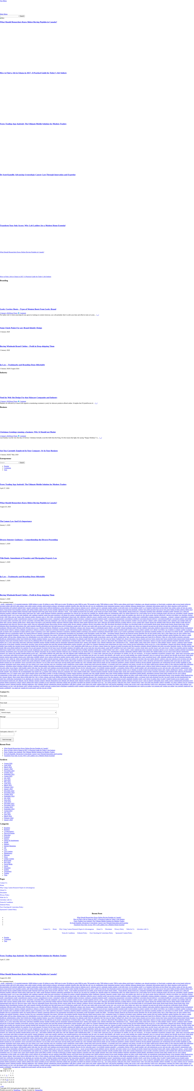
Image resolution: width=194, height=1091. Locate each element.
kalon (185, 642)
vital (35, 684)
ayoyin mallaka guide (135, 608)
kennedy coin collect (83, 644)
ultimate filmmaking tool (53, 680)
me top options (51, 651)
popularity (18, 662)
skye (72, 671)
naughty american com (59, 655)
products (132, 662)
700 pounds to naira (93, 604)
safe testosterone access (154, 668)
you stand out (16, 688)
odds (158, 657)
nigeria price (22, 657)
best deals (125, 610)
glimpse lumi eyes (22, 637)
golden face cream (49, 637)
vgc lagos (174, 682)
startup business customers (80, 673)
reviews (169, 666)
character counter (111, 615)
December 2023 (9, 803)
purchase (47, 664)
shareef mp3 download (150, 670)
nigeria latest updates (11, 657)
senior (120, 670)
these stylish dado (26, 677)
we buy (10, 686)
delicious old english (108, 622)
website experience (34, 686)
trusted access (175, 679)
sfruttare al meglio (137, 670)
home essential (168, 639)
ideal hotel (111, 640)
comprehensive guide (10, 619)
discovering (53, 624)
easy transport (143, 626)
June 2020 (7, 814)
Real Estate (7, 860)
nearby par (119, 655)
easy (112, 626)
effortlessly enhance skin (77, 628)
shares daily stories (164, 670)
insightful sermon (38, 642)
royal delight (100, 668)
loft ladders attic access (80, 648)
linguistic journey (176, 646)
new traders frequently (142, 655)
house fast (27, 640)
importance (146, 640)
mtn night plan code (59, 653)
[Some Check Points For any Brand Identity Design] (6, 324)
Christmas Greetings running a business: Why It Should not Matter (28, 432)
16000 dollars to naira (35, 604)
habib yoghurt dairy (120, 637)
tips (109, 677)
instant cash (87, 642)
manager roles (65, 650)
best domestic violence (136, 610)
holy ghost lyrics (126, 639)
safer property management (180, 668)
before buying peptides (50, 610)
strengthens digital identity (138, 673)
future (115, 635)
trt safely (163, 679)
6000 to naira (82, 604)
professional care (157, 662)
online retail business (36, 659)
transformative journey (105, 679)
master (122, 650)
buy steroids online (102, 613)
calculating (179, 613)
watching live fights (172, 684)
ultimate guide (73, 680)
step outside (96, 673)
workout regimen (89, 686)
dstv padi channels (30, 626)
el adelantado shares (101, 628)
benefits (76, 610)
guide (96, 637)
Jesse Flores (13, 313)
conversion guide (5, 620)
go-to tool (40, 637)
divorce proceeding (95, 624)
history (114, 639)
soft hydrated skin (171, 671)
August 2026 (8, 763)
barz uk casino (187, 608)
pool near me (178, 660)
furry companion (107, 635)
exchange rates (7, 631)
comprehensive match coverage (28, 619)
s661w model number (137, 668)
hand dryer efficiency (155, 637)
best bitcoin (102, 610)
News (6, 857)
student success (172, 673)
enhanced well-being (52, 630)
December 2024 (9, 791)
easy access (117, 626)
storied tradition (118, 673)
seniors (124, 670)
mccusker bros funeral (25, 651)
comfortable (144, 617)
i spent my (104, 640)
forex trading (183, 633)
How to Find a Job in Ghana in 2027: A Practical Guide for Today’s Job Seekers (25, 276)
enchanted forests (179, 628)
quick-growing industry (99, 664)
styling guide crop (14, 675)
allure (169, 606)
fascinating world (81, 633)
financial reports (133, 633)
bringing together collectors (8, 613)
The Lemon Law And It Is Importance (16, 521)
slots (75, 671)
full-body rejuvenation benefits (67, 635)
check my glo (140, 615)
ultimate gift (65, 680)
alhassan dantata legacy (138, 606)
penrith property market (18, 660)
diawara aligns (170, 622)
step (90, 673)
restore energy (141, 666)
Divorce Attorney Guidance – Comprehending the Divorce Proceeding (29, 540)
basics (2, 610)
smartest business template (99, 671)
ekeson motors (90, 628)
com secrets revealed (113, 617)
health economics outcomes (180, 637)
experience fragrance (56, 631)
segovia (106, 670)
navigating (84, 655)
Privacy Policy (4, 895)
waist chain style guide (89, 684)
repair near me (81, 666)
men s (108, 651)
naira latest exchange (17, 655)
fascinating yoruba (94, 633)
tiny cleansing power (101, 677)
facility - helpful (184, 631)
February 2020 (8, 818)
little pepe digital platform (12, 648)
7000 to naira (118, 604)
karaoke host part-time (50, 644)
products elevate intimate (143, 662)
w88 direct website (75, 684)
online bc (12, 659)
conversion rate (16, 620)
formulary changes (19, 635)
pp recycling (46, 662)
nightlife (36, 657)
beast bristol (8, 610)
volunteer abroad (42, 684)
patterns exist (176, 659)
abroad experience (150, 604)
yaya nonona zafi (156, 686)
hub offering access (50, 640)
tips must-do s (115, 677)
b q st (144, 608)
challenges (96, 615)
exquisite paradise (156, 631)
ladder (2, 646)
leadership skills (80, 646)
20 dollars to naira (48, 604)
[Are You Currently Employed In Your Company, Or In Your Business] (6, 447)
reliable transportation (40, 666)
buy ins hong (83, 613)
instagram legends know (75, 642)
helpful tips (27, 639)
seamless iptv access (53, 670)
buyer (149, 613)
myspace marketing (152, 653)
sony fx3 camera (12, 673)
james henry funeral (149, 642)
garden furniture (163, 635)
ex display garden (180, 630)
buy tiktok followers (129, 613)
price (84, 662)
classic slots (20, 617)
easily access (106, 626)
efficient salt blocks (45, 628)
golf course (59, 637)
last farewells (54, 646)
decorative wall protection (43, 622)
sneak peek (126, 671)
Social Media (8, 864)
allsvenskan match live (160, 606)
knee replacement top (112, 644)
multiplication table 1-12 (86, 653)
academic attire (171, 604)
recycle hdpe (146, 664)
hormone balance (18, 640)
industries (181, 640)
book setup (44, 611)
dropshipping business (16, 626)
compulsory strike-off (60, 619)
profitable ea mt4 (185, 662)
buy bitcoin (74, 613)
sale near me (4, 670)
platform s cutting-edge (117, 660)
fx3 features (121, 635)
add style (13, 606)
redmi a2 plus (168, 664)
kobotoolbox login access (145, 644)
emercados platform (154, 628)
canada (185, 613)
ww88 (121, 686)
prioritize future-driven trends (96, 662)
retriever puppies (161, 666)
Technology (8, 871)
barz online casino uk (175, 608)
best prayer (159, 610)
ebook (180, 626)
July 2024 (7, 798)
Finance (6, 839)
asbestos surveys (96, 608)
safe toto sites (166, 668)
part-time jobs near (144, 659)
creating (134, 620)
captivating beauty (6, 615)
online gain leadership (23, 659)
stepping (102, 673)
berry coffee (95, 610)
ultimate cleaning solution (37, 680)
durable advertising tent (43, 626)
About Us (3, 890)
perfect (53, 660)
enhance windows (39, 630)
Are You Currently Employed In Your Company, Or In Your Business (29, 451)
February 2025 (8, 787)
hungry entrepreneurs (64, 640)
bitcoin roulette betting (14, 611)
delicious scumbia (120, 622)
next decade (173, 655)
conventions (188, 619)
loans (54, 648)
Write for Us (4, 897)
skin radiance (53, 671)
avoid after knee (123, 608)
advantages (61, 606)
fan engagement (61, 633)
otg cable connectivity (83, 659)
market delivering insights (79, 650)
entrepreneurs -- (87, 630)
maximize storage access (160, 650)
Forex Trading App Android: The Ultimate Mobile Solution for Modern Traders (33, 484)
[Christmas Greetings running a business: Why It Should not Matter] (14, 428)
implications (139, 640)
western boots (55, 686)
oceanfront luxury (151, 657)
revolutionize (185, 666)
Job (5, 848)
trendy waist (142, 679)
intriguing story (111, 642)
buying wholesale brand (159, 613)
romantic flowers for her (77, 668)
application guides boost (39, 608)
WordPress (16, 1090)
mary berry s (116, 650)
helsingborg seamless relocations (65, 639)
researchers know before (110, 666)
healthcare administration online (10, 639)
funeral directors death (85, 635)
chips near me (12, 617)
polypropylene (158, 660)
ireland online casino (136, 642)
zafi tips (39, 688)
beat (13, 610)
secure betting (89, 670)
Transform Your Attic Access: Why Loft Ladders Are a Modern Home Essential (29, 756)
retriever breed (150, 666)
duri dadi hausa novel (58, 626)
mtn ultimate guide (72, 653)
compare (177, 617)
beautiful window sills (22, 610)
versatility (167, 682)
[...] (98, 315)
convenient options (178, 619)
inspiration (64, 642)
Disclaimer (3, 892)
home (134, 639)
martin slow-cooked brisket (103, 650)
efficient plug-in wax (32, 628)
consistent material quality (99, 619)
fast (101, 633)
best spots (167, 610)
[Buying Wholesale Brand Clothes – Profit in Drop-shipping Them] (6, 342)
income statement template (169, 640)
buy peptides (91, 613)
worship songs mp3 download (109, 686)
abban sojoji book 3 (128, 604)
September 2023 (9, 809)
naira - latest (175, 653)
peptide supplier (46, 660)
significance (174, 670)
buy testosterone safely (115, 613)
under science (169, 680)
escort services (102, 630)
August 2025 (8, 776)
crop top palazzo (142, 620)
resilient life (132, 666)
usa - (102, 682)
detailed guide (161, 622)
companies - (164, 617)
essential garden (113, 630)
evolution (171, 630)
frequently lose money (50, 635)
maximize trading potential (177, 650)
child (5, 617)
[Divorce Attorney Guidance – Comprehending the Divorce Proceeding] (6, 536)
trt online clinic (155, 679)
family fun (22, 633)
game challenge (137, 635)
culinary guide (152, 620)
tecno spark (113, 675)
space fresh (25, 673)
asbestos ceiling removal (72, 608)
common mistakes (154, 617)
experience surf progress (89, 631)
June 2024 (7, 800)
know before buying (129, 644)
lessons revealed (116, 646)
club (78, 617)
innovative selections (26, 642)
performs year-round (83, 660)
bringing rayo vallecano (181, 611)
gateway (184, 635)
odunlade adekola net (167, 657)
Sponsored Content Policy (8, 909)
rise (39, 668)
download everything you (123, 624)
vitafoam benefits (15, 684)
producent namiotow (117, 662)
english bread (4, 630)
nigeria (2, 657)
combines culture (125, 617)
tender (141, 675)
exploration (130, 631)
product (126, 662)
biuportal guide (27, 611)
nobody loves (44, 657)
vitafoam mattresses (28, 684)
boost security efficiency (56, 611)
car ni (14, 615)
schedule (21, 670)
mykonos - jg (141, 653)
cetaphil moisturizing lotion (83, 615)
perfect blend (60, 660)
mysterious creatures (164, 653)
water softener (183, 684)
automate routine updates (110, 608)
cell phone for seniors (68, 615)
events (130, 630)
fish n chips (165, 633)
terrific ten (146, 675)
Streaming (7, 868)
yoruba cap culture (168, 686)
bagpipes (149, 608)
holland (118, 639)
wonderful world (72, 686)
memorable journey (100, 651)
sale (190, 668)
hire (101, 639)
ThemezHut (38, 1090)
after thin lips (84, 606)
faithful (191, 631)
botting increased (78, 611)
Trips (5, 875)
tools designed (154, 677)
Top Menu (3, 1)
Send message (6, 739)
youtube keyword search (28, 688)
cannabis (190, 613)
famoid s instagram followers (46, 633)
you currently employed (182, 686)
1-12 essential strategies (20, 604)
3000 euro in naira (60, 604)
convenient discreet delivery (148, 619)
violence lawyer (182, 682)
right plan (34, 668)
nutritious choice (136, 657)
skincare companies (64, 671)
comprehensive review (45, 619)
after (77, 606)
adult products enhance (50, 606)
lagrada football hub (32, 646)
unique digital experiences (8, 682)
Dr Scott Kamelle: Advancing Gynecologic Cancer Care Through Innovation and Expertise (33, 754)
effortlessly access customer (60, 628)
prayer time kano (56, 662)
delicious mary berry (94, 622)
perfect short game (71, 660)
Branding (7, 828)
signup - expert (183, 670)
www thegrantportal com (132, 686)
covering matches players (90, 620)
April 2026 (7, 765)
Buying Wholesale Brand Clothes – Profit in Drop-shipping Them (27, 346)
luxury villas (169, 648)
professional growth (169, 662)
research (89, 666)
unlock (19, 682)
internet (103, 642)
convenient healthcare (165, 619)
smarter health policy (83, 671)
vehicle (161, 682)
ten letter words (133, 675)
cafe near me (171, 613)
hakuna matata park (141, 637)
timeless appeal (78, 677)
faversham (111, 633)
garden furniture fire (174, 635)
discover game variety (25, 624)
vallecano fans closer (123, 682)
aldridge (127, 606)
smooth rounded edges (115, 671)
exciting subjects (25, 631)
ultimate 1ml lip (23, 680)
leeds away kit (89, 646)
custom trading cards (164, 620)
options (61, 659)
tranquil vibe (67, 679)
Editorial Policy (5, 905)
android (14, 608)
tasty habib (94, 675)
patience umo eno (165, 659)
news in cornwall (155, 655)
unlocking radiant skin (63, 682)
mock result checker (174, 651)
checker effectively (160, 615)
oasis (143, 657)
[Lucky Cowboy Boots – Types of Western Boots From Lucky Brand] (19, 305)
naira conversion (185, 653)
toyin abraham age (28, 679)
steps (107, 673)
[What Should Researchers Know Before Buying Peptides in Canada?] (6, 499)
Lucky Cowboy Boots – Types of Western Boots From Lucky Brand (28, 309)
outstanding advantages (119, 659)
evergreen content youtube (140, 630)
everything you (163, 630)
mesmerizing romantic (118, 651)
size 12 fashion (44, 671)
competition (184, 617)
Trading (49, 679)
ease (88, 626)
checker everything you (173, 615)
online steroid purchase (51, 659)
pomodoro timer (168, 660)
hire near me (107, 639)
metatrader (128, 651)
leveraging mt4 (126, 646)
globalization (33, 637)
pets (91, 660)
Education (7, 835)
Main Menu (3, 14)
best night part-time (150, 610)
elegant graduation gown (129, 628)
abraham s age (139, 604)
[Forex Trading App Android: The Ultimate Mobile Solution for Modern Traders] (6, 480)
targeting (88, 675)
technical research (104, 675)
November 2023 (9, 805)
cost (59, 620)
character (103, 615)
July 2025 (7, 778)
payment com (184, 659)
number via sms (79, 657)
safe (145, 668)
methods (135, 651)
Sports (6, 866)
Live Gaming (8, 851)
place (107, 660)
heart (22, 639)
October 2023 (8, 807)
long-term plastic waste (102, 648)
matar (132, 650)
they (33, 677)
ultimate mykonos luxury (135, 680)
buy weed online (141, 613)
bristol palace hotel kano (25, 613)
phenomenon (97, 660)
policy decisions (148, 660)
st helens (69, 673)
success (51, 675)
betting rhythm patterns (177, 610)
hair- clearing (131, 637)
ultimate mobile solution (119, 680)
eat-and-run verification (170, 626)
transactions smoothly (78, 679)
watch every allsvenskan (158, 684)
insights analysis (55, 642)
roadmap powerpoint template (59, 668)
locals (58, 648)
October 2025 (8, 772)
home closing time (157, 639)
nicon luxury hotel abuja (185, 655)
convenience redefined (132, 619)
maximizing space (11, 651)
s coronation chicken (123, 668)
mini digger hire (148, 651)
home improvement (179, 639)
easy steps (136, 626)
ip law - (126, 642)
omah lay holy (4, 659)
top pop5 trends (169, 677)
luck (121, 648)
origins (66, 659)
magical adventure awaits (24, 650)
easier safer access (96, 626)
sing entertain (13, 671)
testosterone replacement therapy (160, 675)
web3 (25, 686)
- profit (2, 604)
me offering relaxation (39, 651)
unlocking (52, 682)
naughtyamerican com (74, 655)
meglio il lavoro (89, 651)
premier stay (79, 662)
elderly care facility (115, 628)
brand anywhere (103, 611)
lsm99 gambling (115, 648)
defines (54, 622)
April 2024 (7, 802)
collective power (91, 617)
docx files (104, 624)
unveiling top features (84, 682)
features (116, 633)
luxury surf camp (159, 648)
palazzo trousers (132, 659)
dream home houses (167, 624)
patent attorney (155, 659)
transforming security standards (122, 679)
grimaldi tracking (88, 637)
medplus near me (77, 651)
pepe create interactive (33, 660)
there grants (16, 677)
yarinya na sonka (145, 686)
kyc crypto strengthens (160, 644)
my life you (132, 653)
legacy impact (99, 646)
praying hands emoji (68, 662)
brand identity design (125, 611)
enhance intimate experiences (24, 630)
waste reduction (145, 684)
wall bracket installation (116, 684)
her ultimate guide (82, 639)
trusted (168, 679)
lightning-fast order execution (160, 646)
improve (153, 640)
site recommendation (25, 671)
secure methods (99, 670)
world (97, 686)
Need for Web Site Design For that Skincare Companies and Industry (28, 397)
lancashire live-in (44, 646)
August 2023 (8, 811)
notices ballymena (54, 657)
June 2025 (7, 780)
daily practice (8, 622)
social (145, 671)
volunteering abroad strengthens (59, 684)
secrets (67, 670)
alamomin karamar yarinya (116, 606)
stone (111, 673)
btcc (35, 613)
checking (184, 615)
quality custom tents (85, 664)
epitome (95, 630)
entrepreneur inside (76, 630)
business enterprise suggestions (61, 613)
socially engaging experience (156, 671)
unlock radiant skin (28, 682)
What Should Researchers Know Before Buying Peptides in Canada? (22, 252)
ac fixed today (161, 604)
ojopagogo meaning (184, 657)
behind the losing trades (65, 610)
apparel (28, 608)
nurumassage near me (103, 657)
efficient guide (11, 628)
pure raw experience (56, 664)
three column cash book (47, 677)
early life (81, 626)
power (24, 662)
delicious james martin (81, 622)
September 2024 (9, 796)
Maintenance (8, 853)
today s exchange (140, 677)
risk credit (44, 668)
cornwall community (51, 620)
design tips (153, 622)
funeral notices (97, 635)
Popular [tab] (6, 466)
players (127, 660)
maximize (149, 650)
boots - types (69, 611)
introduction (120, 642)
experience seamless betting (72, 631)
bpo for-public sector (91, 611)
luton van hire (149, 648)
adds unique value (22, 606)
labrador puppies (186, 644)
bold (39, 611)
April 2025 (7, 783)
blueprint (35, 611)
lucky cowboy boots (137, 648)
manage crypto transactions (52, 650)
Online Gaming (9, 859)
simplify (6, 671)
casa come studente (22, 615)
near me (91, 655)
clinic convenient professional (59, 617)
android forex (21, 608)
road (48, 668)
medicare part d (67, 651)
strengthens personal (153, 673)
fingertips (142, 633)
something (3, 673)
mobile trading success (160, 651)
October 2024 (8, 794)
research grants (97, 666)
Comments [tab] (7, 468)
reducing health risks (180, 664)
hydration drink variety (78, 640)
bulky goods (41, 613)
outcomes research (96, 659)
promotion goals (11, 664)
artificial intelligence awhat (55, 608)
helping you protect (48, 639)
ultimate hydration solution (87, 680)
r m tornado (111, 664)
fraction (27, 635)
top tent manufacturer (181, 677)
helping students (37, 639)
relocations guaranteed (55, 666)
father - (105, 633)
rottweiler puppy (91, 668)
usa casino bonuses (111, 682)
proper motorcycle (22, 664)
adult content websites (35, 606)
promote (2, 664)
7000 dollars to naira (106, 604)
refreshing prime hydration (14, 666)
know (121, 644)
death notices (31, 622)
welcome (48, 686)
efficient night (20, 628)
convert (23, 620)
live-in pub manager (35, 648)
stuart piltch (163, 673)
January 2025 (8, 789)
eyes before (174, 631)
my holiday (125, 653)
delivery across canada (134, 622)
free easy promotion (36, 635)
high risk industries (94, 639)
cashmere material (37, 615)
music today (98, 653)
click (48, 617)
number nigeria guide (67, 657)
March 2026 (8, 767)
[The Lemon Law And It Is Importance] (6, 517)
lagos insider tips (9, 646)
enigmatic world (64, 630)
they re (37, 677)
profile (178, 662)
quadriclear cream (73, 664)
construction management (116, 619)
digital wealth (180, 622)
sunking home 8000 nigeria (62, 675)
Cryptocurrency (9, 831)
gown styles (78, 637)
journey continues (177, 642)
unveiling (74, 682)
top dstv (161, 677)
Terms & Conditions (6, 902)
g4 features (128, 635)
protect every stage (37, 664)
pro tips (108, 662)
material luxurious (140, 650)
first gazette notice (155, 633)
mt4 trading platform (46, 653)
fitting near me (173, 633)
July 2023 (7, 812)
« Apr (2, 1086)
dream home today (180, 624)
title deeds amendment (127, 677)
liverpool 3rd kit (47, 648)
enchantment (189, 628)
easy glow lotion (127, 626)
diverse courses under (64, 624)
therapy (10, 677)
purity (65, 664)
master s (127, 650)
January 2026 (8, 769)
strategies (126, 673)
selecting (112, 670)
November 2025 (9, 771)
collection (83, 617)
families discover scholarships (9, 633)
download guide (136, 624)
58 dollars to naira (72, 604)
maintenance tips (38, 650)
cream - (101, 620)
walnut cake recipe (130, 684)
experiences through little (105, 631)
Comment (23, 313)
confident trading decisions (75, 619)
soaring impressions (136, 671)
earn (85, 626)
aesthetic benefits (70, 606)
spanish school (34, 673)
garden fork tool (152, 635)
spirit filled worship (45, 673)
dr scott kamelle (147, 624)
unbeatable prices (158, 680)
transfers (88, 679)
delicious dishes (68, 622)
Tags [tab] (5, 470)
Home (2, 885)
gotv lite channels (68, 637)
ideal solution (118, 640)
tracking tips (38, 679)
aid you (90, 606)
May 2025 (7, 782)
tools (147, 677)
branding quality (168, 611)
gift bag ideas (12, 637)
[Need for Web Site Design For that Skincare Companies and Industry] (14, 393)
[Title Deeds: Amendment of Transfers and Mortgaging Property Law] (6, 554)
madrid (9, 650)
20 (7, 1080)
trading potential (57, 679)
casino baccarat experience (52, 615)
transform (94, 679)
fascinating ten (71, 633)
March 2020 (8, 816)
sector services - (75, 670)
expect (33, 631)
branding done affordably (155, 611)
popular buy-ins (9, 662)
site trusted (35, 671)
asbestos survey (85, 608)
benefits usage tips (85, 610)
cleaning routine (30, 617)
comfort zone (135, 617)
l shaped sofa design (174, 644)
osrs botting (72, 659)
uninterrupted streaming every (183, 680)
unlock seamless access (41, 682)
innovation (16, 642)
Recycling (7, 862)
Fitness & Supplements (11, 840)
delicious (60, 622)
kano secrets (39, 644)
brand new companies (139, 611)
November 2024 (9, 792)
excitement (16, 631)
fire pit (147, 633)
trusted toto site (13, 680)
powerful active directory (34, 662)
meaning (59, 651)
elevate (139, 628)
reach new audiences (122, 664)
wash (138, 684)
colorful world (101, 617)
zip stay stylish (46, 688)
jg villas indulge (161, 642)
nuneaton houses (90, 657)
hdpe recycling (167, 637)
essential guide (123, 630)
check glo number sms (129, 615)
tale (84, 675)
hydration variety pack (93, 640)
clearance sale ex (40, 617)
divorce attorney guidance (80, 624)
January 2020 (8, 820)
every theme (154, 630)
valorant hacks (135, 682)
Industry (187, 640)
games (145, 635)
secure (83, 670)
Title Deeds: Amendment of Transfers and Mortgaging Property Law (28, 558)
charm (119, 615)
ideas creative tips (129, 640)
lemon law (107, 646)
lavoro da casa (63, 646)
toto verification (9, 679)
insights (47, 642)
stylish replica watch (26, 675)
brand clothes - (113, 611)
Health (6, 842)
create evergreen (126, 620)
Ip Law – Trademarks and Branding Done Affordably (22, 365)
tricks (148, 679)
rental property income (69, 666)
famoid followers (31, 633)
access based (180, 604)
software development (185, 671)
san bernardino (13, 670)
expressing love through (142, 631)
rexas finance (14, 668)
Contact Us (3, 883)
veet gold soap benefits (151, 682)
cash (30, 615)
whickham (63, 686)
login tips (91, 648)
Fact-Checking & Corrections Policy (11, 907)
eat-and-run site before (156, 626)
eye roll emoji (166, 631)
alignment (149, 606)
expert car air (117, 631)
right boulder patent (25, 668)
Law (5, 849)
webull (42, 686)
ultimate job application (103, 680)
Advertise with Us (6, 900)
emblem (144, 628)
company (171, 617)
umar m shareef (148, 680)
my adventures (116, 653)
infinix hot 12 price (6, 642)
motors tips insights (14, 653)
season (63, 670)
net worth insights (128, 655)
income (158, 640)
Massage (7, 855)
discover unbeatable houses (40, 624)
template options (123, 675)
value (142, 682)
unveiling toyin (96, 682)
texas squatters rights (177, 675)
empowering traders (166, 628)
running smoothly (110, 668)
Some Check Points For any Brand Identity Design (21, 328)
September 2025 (9, 774)
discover (14, 624)
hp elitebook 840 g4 (37, 640)
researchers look (123, 666)
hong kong (9, 640)
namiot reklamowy (39, 655)
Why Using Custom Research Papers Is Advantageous (17, 888)
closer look (72, 617)
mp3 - (37, 653)
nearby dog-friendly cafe (108, 655)
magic (14, 650)
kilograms (102, 644)
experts (124, 631)
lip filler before (186, 646)
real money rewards (135, 664)
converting (30, 620)
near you (97, 655)
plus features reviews (136, 660)
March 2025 (8, 785)
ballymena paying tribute (160, 608)
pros (29, 664)
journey (169, 642)
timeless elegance (88, 677)
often (176, 657)
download (111, 624)
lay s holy (71, 646)
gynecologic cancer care (105, 637)
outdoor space (107, 659)
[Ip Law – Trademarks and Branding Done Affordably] (6, 361)
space (19, 673)
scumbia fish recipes (40, 670)
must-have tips (106, 653)
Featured (7, 837)
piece (103, 660)
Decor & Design (9, 833)
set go (129, 670)
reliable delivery (28, 666)
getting (5, 637)
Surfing (6, 869)
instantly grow (96, 642)
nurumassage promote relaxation (120, 657)
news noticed (165, 655)
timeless (70, 677)
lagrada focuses (20, 646)
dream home (156, 624)
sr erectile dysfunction (59, 673)
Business (48, 613)
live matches (24, 648)
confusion (88, 619)
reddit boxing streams (157, 664)
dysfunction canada (71, 626)
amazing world (176, 606)
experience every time (42, 631)
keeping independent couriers (67, 644)
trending (135, 679)
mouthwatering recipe (28, 653)
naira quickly (28, 655)
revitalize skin (176, 666)
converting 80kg (39, 620)
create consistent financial (112, 620)
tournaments (18, 679)
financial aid (124, 633)
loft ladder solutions (66, 648)
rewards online (4, 668)
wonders (81, 686)
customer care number (178, 620)
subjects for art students (40, 675)
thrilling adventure (61, 677)
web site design (18, 686)
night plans (30, 657)
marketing (91, 650)
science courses (29, 670)
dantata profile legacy (19, 622)
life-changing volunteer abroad (141, 646)
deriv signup (145, 622)
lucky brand (127, 648)
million (140, 651)
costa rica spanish (66, 620)
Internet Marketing (10, 846)
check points (149, 615)
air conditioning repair (100, 606)
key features (94, 644)
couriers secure (77, 620)
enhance (11, 630)
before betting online (36, 610)
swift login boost (77, 675)
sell (117, 670)
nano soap (48, 655)
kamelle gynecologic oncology (25, 644)
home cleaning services (143, 639)
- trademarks (9, 604)
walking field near (102, 684)
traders (44, 679)
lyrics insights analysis (180, 648)
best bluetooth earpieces (114, 610)
